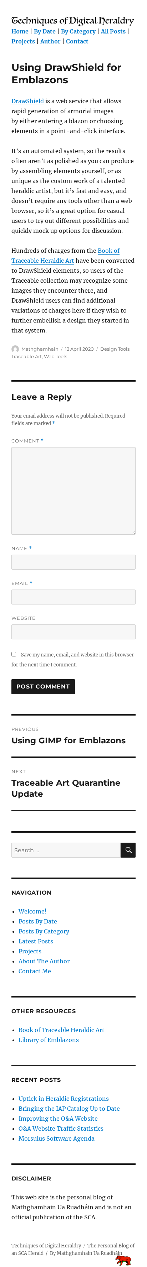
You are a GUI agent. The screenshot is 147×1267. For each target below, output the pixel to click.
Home (20, 31)
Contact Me (35, 971)
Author (50, 41)
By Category (78, 31)
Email (22, 583)
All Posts (113, 31)
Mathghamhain (40, 349)
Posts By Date (38, 921)
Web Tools (55, 356)
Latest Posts (36, 941)
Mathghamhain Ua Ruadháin (89, 1253)
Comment (27, 441)
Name (21, 548)
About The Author (44, 961)
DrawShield (27, 101)
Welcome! (33, 911)
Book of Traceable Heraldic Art (62, 1029)
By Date (45, 31)
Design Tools (115, 349)
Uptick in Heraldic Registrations (64, 1098)
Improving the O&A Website (58, 1118)
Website (23, 618)
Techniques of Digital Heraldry (46, 1246)
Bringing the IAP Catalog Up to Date (69, 1108)
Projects (23, 41)
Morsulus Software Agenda (57, 1138)
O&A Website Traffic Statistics (61, 1128)
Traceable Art (26, 356)
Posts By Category (44, 931)
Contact (77, 41)
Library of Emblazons (49, 1039)
